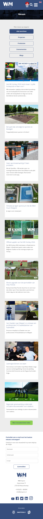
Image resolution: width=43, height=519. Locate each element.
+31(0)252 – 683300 (21, 489)
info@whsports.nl (21, 492)
